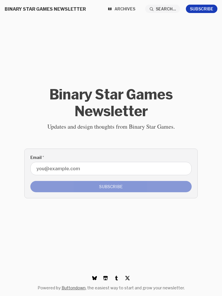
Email (37, 157)
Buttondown (74, 287)
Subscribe (201, 8)
